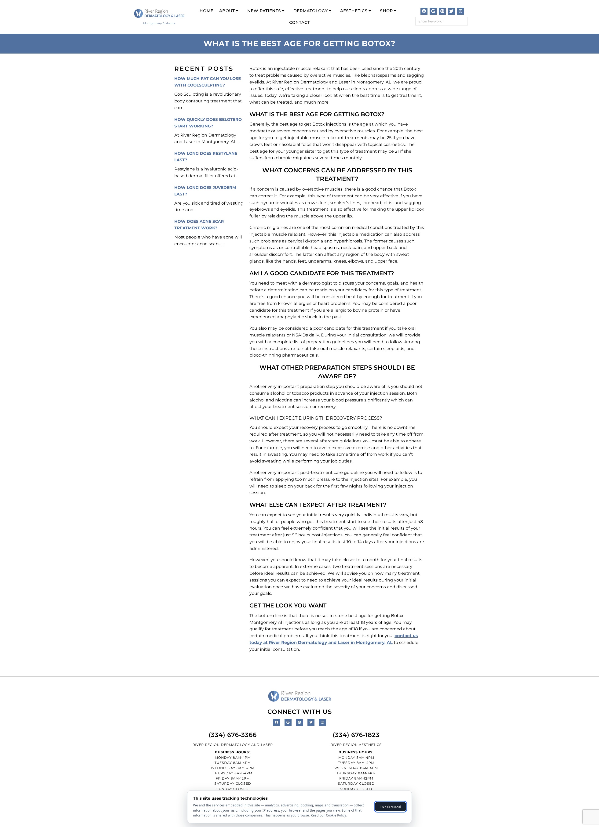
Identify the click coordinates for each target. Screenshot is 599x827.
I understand (390, 807)
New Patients (264, 10)
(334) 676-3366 (233, 735)
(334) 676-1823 (356, 735)
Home (206, 10)
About (227, 10)
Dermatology (310, 10)
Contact (299, 22)
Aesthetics (354, 10)
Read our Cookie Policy (328, 815)
